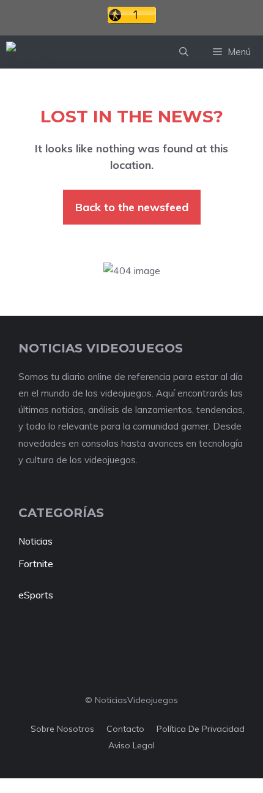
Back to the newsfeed (131, 207)
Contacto (125, 728)
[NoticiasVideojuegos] (49, 52)
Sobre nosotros (62, 728)
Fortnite (35, 563)
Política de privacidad (201, 728)
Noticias (35, 541)
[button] (184, 52)
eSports (35, 595)
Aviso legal (131, 745)
